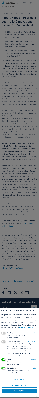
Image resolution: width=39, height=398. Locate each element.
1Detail (33, 359)
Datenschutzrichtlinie (27, 328)
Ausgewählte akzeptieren (19, 385)
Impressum (34, 396)
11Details (32, 341)
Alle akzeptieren (19, 391)
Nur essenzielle (19, 380)
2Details (32, 333)
